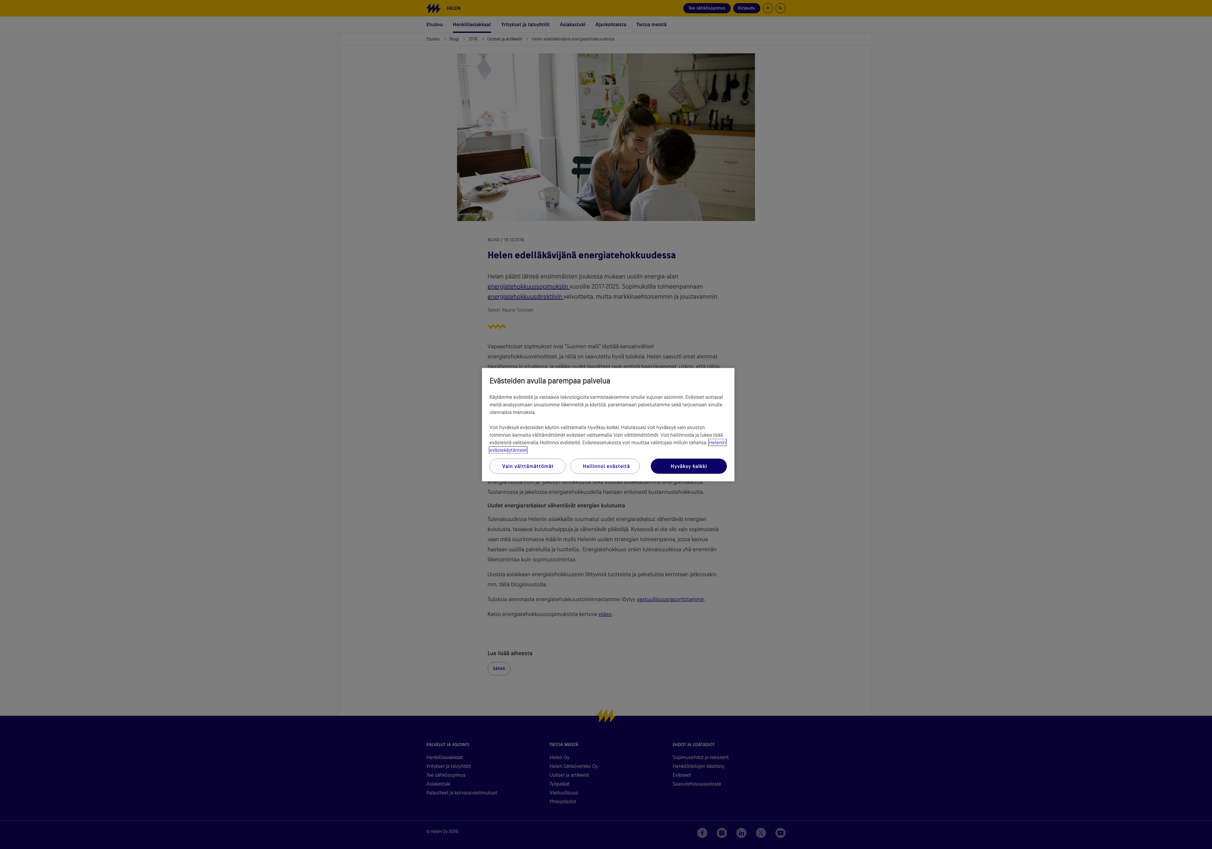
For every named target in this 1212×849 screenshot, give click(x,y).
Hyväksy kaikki (689, 466)
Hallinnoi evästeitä (606, 466)
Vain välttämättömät (528, 466)
